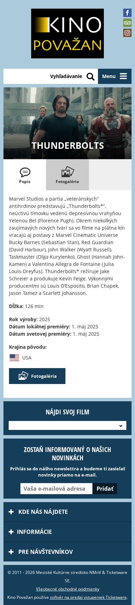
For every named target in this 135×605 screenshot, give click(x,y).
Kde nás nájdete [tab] (42, 512)
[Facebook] (127, 13)
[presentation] (24, 174)
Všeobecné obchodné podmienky (67, 589)
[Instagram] (127, 33)
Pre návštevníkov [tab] (45, 552)
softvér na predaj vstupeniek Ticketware (88, 597)
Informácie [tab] (34, 532)
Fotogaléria (44, 376)
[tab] (24, 174)
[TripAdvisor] (127, 23)
